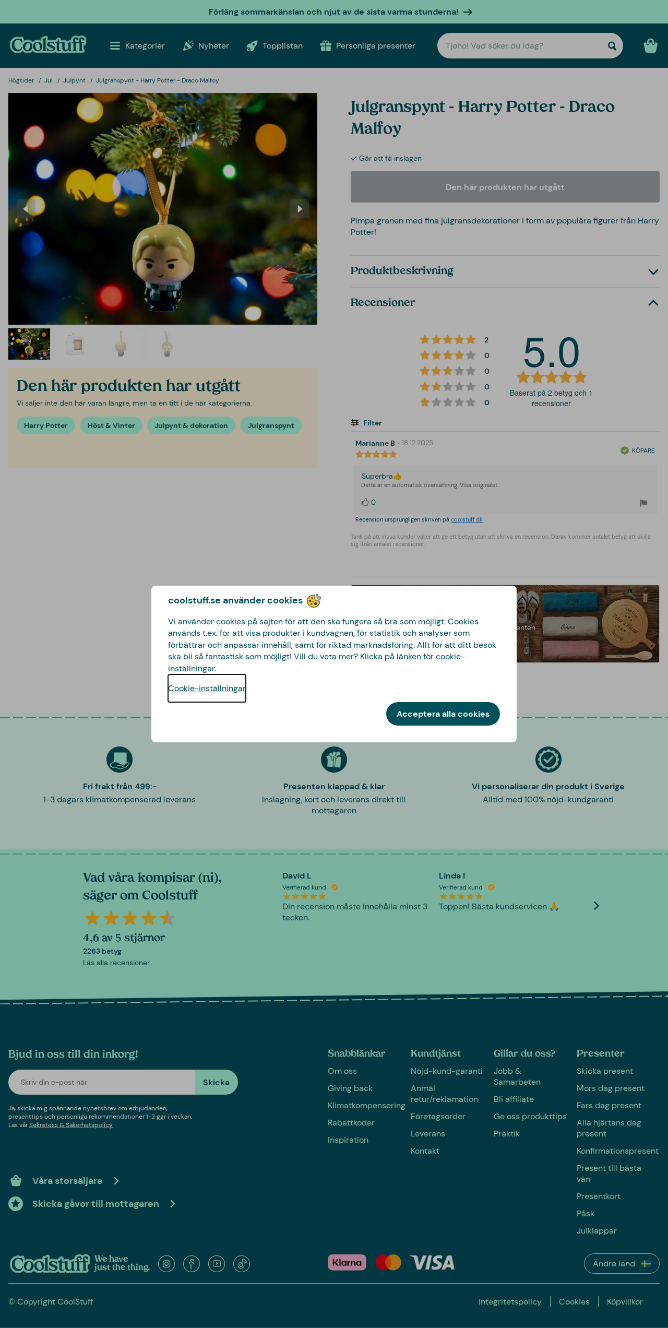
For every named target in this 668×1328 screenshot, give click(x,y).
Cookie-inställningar (207, 688)
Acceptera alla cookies (443, 713)
